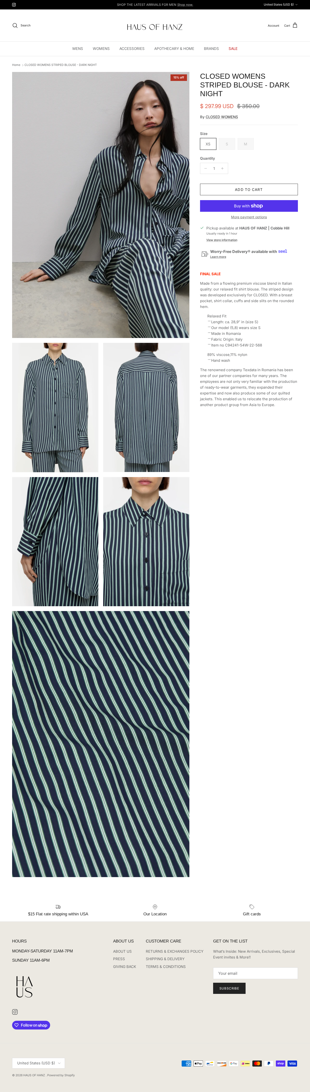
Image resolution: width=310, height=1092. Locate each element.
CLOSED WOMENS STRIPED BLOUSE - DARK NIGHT (60, 65)
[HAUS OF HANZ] (155, 25)
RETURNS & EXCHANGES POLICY (174, 951)
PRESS (119, 959)
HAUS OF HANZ (34, 1075)
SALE (233, 48)
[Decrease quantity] (204, 168)
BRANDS (211, 48)
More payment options (249, 217)
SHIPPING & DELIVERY (165, 959)
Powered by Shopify (61, 1075)
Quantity (207, 158)
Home (16, 65)
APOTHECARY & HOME (174, 48)
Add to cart (249, 189)
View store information (221, 240)
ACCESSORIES (132, 48)
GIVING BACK (124, 966)
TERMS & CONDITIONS (166, 966)
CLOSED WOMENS (222, 117)
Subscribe (229, 988)
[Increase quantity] (223, 168)
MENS (77, 48)
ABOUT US (122, 951)
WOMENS (101, 48)
